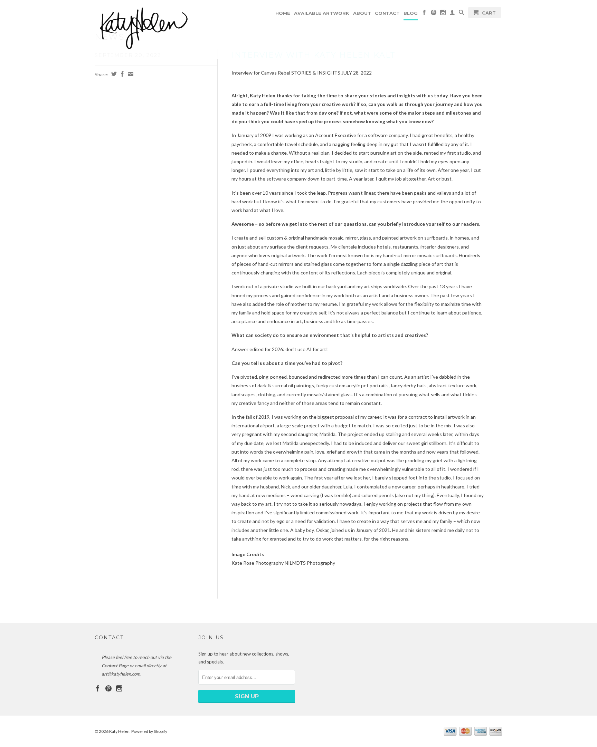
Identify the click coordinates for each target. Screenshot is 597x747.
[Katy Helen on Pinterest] (433, 14)
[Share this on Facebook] (121, 74)
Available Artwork (321, 13)
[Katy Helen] (143, 29)
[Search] (461, 14)
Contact (387, 13)
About (362, 13)
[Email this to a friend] (129, 74)
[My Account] (452, 14)
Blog (411, 13)
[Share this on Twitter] (113, 74)
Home (282, 13)
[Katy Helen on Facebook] (424, 14)
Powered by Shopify (149, 731)
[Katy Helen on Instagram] (443, 14)
